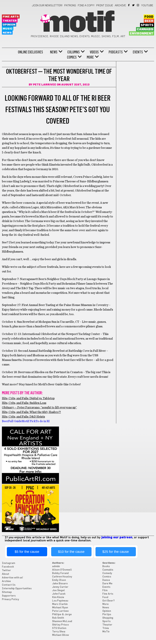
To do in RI (43, 421)
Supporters (9, 596)
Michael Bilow (60, 635)
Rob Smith (58, 618)
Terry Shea (58, 631)
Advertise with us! (12, 577)
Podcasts (116, 52)
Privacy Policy (10, 599)
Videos (94, 52)
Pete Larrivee (44, 84)
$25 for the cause (115, 552)
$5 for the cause (27, 552)
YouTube (147, 5)
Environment (141, 33)
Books (106, 566)
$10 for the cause (71, 552)
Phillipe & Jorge (62, 614)
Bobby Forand (60, 573)
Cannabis (145, 29)
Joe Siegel (58, 590)
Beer (149, 21)
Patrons (70, 5)
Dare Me (107, 583)
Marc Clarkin (60, 604)
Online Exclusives (30, 52)
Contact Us (8, 585)
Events (138, 52)
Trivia (105, 628)
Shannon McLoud (62, 621)
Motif (78, 22)
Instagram (138, 5)
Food (148, 16)
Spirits (147, 25)
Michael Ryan (60, 607)
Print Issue (104, 5)
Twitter (133, 5)
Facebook (129, 5)
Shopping (107, 618)
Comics (72, 57)
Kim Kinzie (58, 597)
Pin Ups (106, 614)
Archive (120, 5)
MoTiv (105, 631)
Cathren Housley (62, 577)
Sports (106, 621)
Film (104, 590)
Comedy (107, 573)
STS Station (59, 628)
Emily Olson (59, 580)
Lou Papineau (60, 601)
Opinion (9, 24)
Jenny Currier (60, 587)
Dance (106, 580)
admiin (56, 566)
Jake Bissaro (60, 583)
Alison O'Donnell (62, 570)
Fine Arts (11, 16)
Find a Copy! (86, 5)
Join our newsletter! (47, 5)
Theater (10, 20)
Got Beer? (108, 601)
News (7, 32)
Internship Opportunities (17, 588)
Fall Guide (15, 421)
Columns (73, 52)
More (90, 57)
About (5, 574)
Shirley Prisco (60, 625)
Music (8, 28)
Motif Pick (29, 421)
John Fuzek (58, 594)
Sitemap (7, 592)
